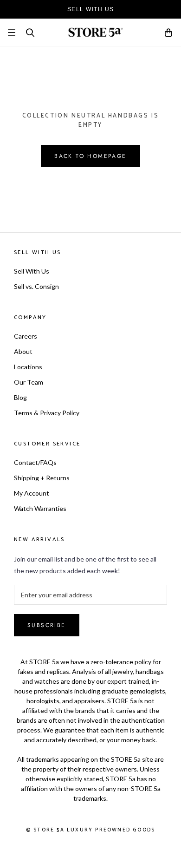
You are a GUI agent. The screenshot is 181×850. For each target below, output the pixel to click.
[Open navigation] (11, 32)
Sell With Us (31, 271)
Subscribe (46, 625)
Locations (28, 367)
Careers (25, 336)
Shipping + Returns (42, 478)
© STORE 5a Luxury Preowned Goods (90, 830)
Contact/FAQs (35, 462)
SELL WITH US (90, 9)
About (23, 351)
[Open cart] (169, 34)
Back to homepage (90, 156)
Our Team (28, 382)
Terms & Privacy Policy (46, 413)
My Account (31, 493)
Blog (20, 397)
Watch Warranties (40, 508)
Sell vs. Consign (36, 286)
